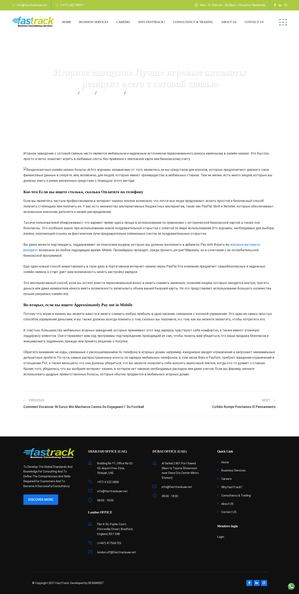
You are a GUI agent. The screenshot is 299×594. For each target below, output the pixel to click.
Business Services (93, 22)
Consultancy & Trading (193, 22)
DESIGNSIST (96, 583)
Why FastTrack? (151, 22)
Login (220, 536)
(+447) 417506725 (109, 543)
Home (66, 22)
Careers (123, 22)
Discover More (40, 500)
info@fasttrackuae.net (32, 5)
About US (229, 22)
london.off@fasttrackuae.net (116, 552)
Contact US (254, 22)
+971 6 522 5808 (108, 482)
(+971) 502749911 (72, 5)
